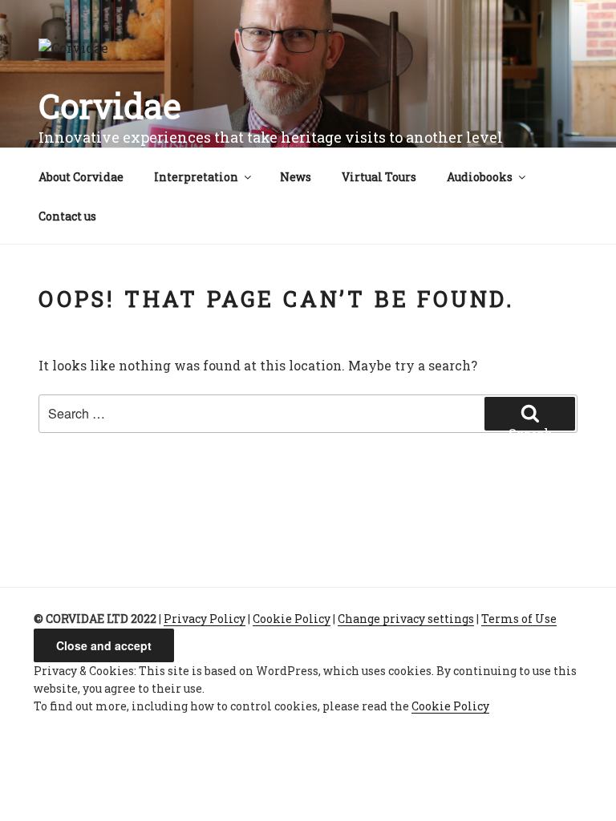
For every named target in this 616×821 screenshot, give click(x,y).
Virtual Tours (379, 176)
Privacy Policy (204, 618)
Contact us (67, 216)
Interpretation (196, 176)
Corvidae (109, 105)
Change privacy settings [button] (406, 618)
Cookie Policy (291, 618)
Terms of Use (519, 618)
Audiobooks (480, 176)
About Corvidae (81, 176)
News (295, 176)
